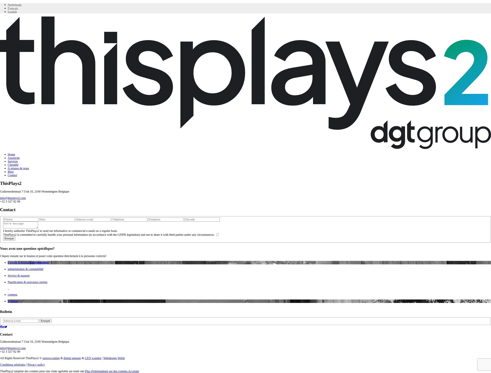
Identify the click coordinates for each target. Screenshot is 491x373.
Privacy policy (36, 364)
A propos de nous (18, 168)
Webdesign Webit (114, 358)
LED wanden (93, 358)
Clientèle (13, 164)
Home (11, 154)
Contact (12, 175)
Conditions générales (12, 364)
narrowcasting (51, 358)
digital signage (72, 358)
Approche (14, 158)
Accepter (133, 371)
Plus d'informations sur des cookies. (106, 371)
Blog (11, 171)
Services (13, 161)
